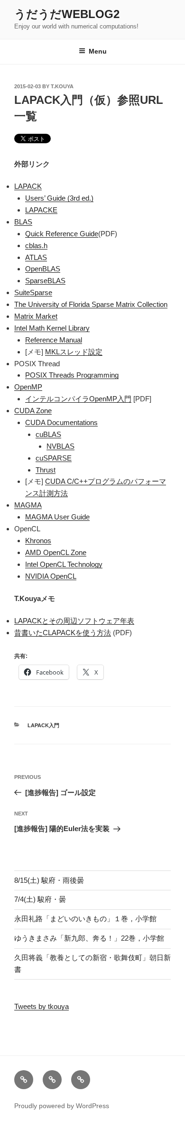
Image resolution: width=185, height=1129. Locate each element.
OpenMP (28, 387)
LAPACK (28, 186)
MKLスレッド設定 (73, 352)
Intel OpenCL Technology (63, 564)
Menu (98, 51)
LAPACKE (41, 210)
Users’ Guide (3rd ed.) (59, 198)
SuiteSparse (33, 292)
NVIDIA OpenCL (50, 576)
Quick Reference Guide (61, 234)
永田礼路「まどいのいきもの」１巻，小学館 (85, 919)
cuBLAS (48, 434)
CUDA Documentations (61, 422)
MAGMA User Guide (57, 517)
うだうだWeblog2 (67, 14)
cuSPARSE (54, 458)
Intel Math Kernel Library (52, 328)
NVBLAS (60, 446)
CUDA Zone (33, 411)
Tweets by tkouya (41, 1006)
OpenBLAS (42, 269)
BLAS (23, 222)
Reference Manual (53, 340)
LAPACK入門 (43, 725)
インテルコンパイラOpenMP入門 (78, 399)
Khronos (38, 541)
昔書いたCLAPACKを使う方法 (62, 633)
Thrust (46, 470)
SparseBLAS (45, 281)
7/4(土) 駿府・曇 (40, 899)
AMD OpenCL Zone (55, 552)
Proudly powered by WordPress (61, 1106)
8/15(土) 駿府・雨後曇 (49, 880)
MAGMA (28, 505)
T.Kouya (62, 86)
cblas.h (36, 245)
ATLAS (36, 257)
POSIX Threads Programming (72, 375)
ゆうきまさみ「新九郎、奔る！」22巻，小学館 (89, 938)
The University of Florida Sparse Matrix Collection (90, 304)
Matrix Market (35, 316)
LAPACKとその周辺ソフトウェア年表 (74, 621)
